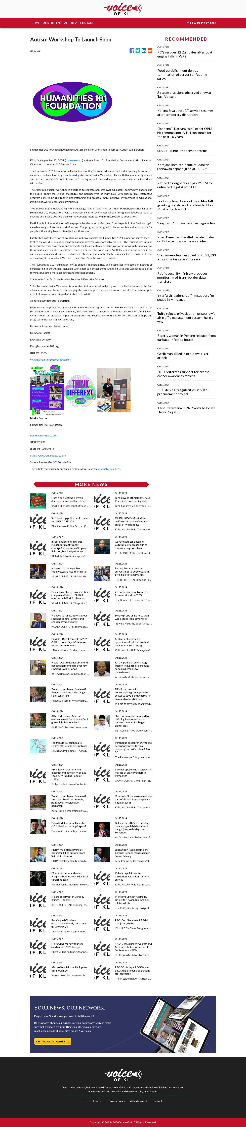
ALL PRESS (70, 22)
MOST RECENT (52, 22)
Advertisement (138, 1100)
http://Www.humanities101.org (48, 455)
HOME (35, 22)
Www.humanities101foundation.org (50, 359)
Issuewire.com (74, 160)
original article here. (109, 468)
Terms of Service (93, 1100)
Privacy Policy (116, 1100)
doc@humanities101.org (44, 435)
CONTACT (87, 22)
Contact (157, 1100)
